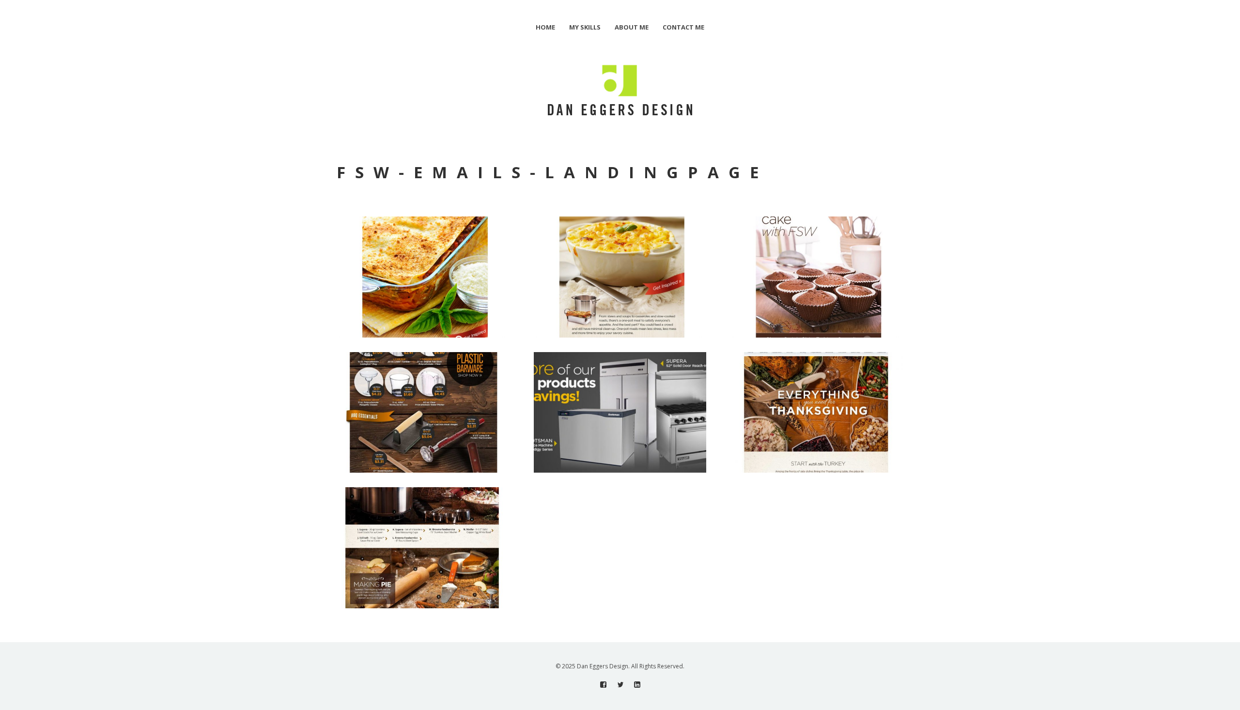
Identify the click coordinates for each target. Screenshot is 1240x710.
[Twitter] (620, 684)
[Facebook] (603, 684)
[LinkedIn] (637, 684)
